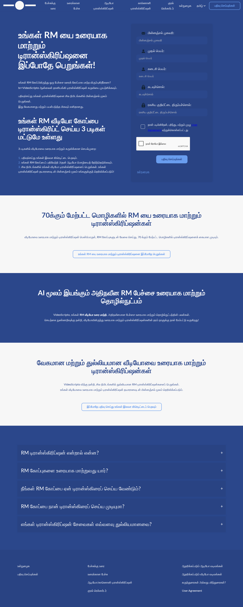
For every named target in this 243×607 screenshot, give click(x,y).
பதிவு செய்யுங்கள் (224, 5)
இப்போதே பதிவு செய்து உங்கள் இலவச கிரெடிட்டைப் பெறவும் (121, 406)
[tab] (121, 453)
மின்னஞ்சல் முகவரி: (161, 33)
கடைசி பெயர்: (157, 69)
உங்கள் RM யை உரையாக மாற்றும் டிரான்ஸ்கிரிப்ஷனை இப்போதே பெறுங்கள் (121, 254)
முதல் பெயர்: (156, 51)
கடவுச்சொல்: (156, 87)
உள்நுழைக (143, 171)
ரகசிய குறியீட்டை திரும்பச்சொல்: (169, 105)
